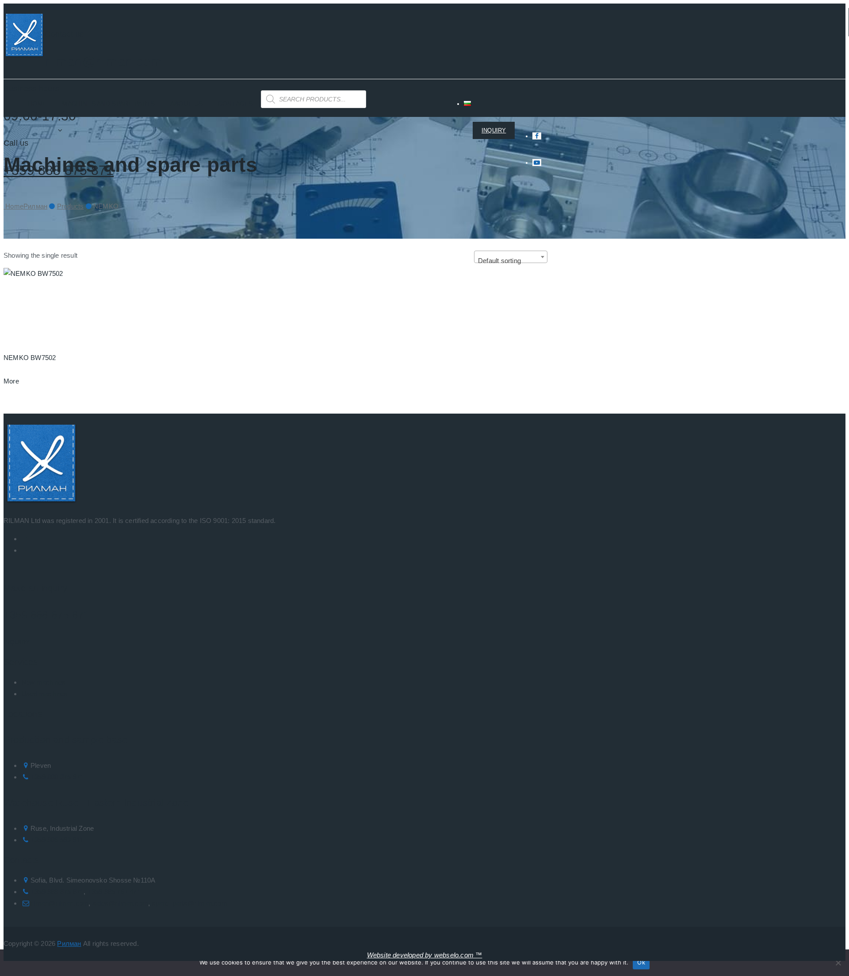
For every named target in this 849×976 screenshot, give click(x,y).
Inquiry (17, 642)
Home (37, 103)
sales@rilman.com (120, 903)
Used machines (44, 693)
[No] (838, 962)
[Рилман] (24, 37)
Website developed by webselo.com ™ (424, 955)
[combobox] (510, 257)
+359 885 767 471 (114, 891)
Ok (641, 962)
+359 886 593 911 (57, 840)
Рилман (69, 943)
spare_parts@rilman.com (189, 903)
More (11, 381)
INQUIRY (494, 130)
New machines (43, 682)
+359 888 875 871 (46, 615)
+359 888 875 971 (57, 777)
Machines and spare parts (108, 103)
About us (186, 103)
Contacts (235, 103)
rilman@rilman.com (103, 61)
